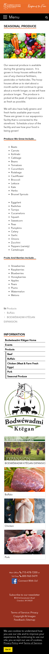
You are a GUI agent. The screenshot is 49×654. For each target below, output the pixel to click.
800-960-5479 (29, 576)
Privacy (34, 612)
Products (12, 308)
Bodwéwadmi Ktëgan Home (20, 340)
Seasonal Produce (17, 376)
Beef (9, 354)
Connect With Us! (28, 580)
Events (8, 344)
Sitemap (30, 619)
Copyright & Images (24, 616)
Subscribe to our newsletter (24, 594)
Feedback (19, 619)
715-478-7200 (29, 572)
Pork (9, 371)
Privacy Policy (11, 643)
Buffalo (11, 312)
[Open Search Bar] (46, 17)
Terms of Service (33, 643)
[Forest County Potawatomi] (24, 6)
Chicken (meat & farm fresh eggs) (22, 365)
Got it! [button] (8, 649)
